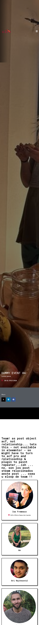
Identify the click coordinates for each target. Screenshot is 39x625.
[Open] (37, 31)
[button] (3, 399)
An (19, 550)
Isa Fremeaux (19, 511)
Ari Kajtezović (19, 580)
